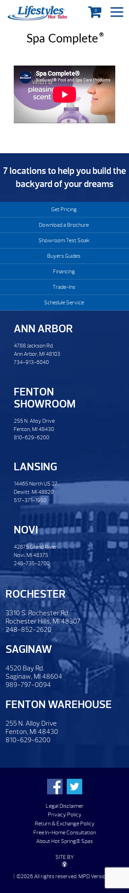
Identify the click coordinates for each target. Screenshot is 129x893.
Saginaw (29, 649)
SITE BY (64, 857)
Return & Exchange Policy (65, 823)
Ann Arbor (43, 329)
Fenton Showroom (45, 398)
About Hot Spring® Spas (64, 841)
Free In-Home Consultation (64, 832)
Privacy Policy (65, 814)
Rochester (36, 594)
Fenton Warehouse (59, 704)
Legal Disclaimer (65, 806)
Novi (26, 530)
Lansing (35, 467)
